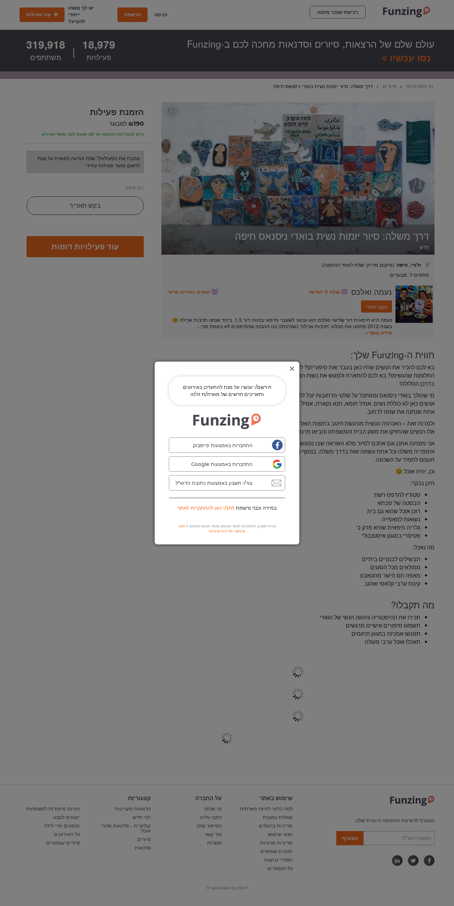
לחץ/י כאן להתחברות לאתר (205, 508)
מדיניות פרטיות (221, 531)
